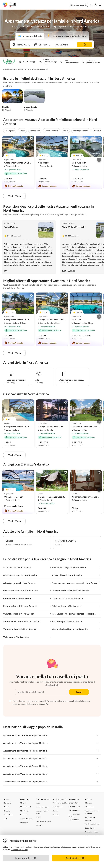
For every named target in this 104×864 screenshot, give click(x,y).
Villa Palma (11, 227)
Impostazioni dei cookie (26, 858)
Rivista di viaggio (42, 807)
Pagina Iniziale (9, 69)
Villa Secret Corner (13, 496)
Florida (5, 107)
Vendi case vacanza (92, 824)
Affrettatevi (89, 807)
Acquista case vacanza (90, 818)
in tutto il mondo (26, 819)
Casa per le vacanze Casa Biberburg (55, 496)
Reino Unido (8, 815)
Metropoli (24, 823)
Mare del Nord (25, 807)
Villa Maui (76, 319)
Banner (55, 811)
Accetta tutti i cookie (75, 858)
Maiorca (23, 803)
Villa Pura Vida (79, 162)
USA (5, 819)
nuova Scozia (30, 107)
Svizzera (7, 811)
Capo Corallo (10, 223)
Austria (6, 807)
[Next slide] (99, 160)
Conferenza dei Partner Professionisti (74, 816)
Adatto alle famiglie (40, 69)
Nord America (23, 69)
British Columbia (13, 544)
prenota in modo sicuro (42, 812)
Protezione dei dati (92, 832)
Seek (38, 803)
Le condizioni (90, 828)
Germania (7, 803)
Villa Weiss (43, 162)
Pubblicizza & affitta (60, 803)
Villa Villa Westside (73, 227)
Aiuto (38, 817)
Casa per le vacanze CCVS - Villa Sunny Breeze (26, 162)
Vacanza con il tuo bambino (91, 812)
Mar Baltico (24, 811)
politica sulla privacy (19, 849)
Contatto (39, 825)
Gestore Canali (74, 806)
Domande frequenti (43, 821)
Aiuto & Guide (58, 807)
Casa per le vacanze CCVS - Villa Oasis (22, 426)
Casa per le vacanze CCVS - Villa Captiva (23, 319)
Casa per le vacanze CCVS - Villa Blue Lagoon (59, 426)
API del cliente (74, 810)
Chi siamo (88, 803)
